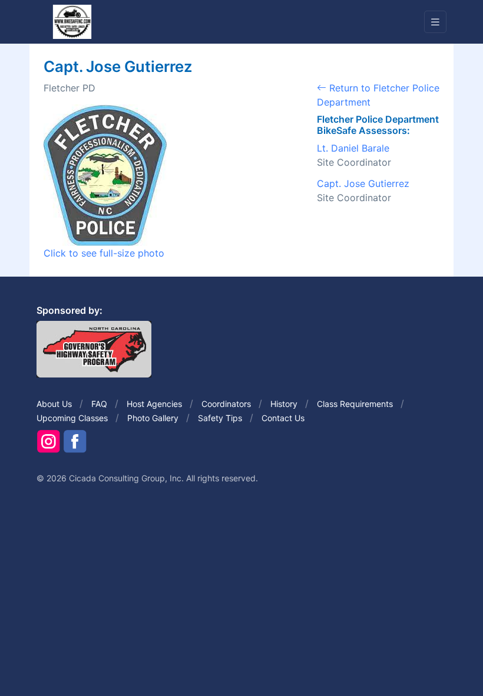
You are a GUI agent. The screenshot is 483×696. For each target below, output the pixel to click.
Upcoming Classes (72, 418)
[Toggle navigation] (435, 22)
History (283, 404)
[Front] (72, 21)
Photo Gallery (152, 418)
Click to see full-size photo (104, 253)
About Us (54, 404)
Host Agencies (154, 404)
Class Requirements (355, 404)
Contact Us (283, 418)
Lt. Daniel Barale (353, 148)
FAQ (99, 404)
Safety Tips (220, 418)
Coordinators (226, 404)
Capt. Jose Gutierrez (363, 183)
